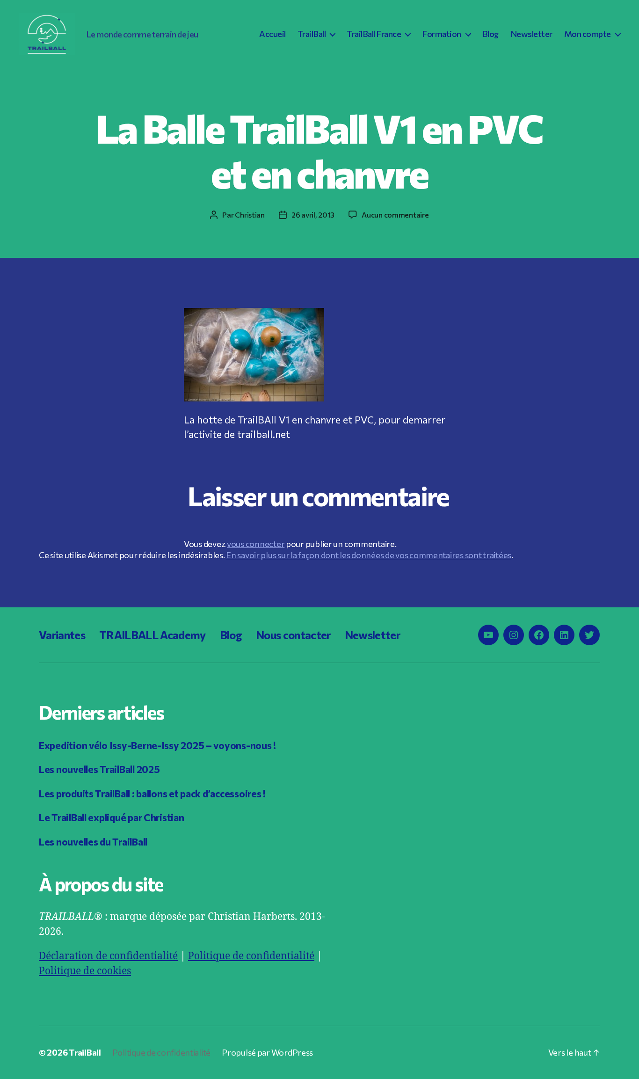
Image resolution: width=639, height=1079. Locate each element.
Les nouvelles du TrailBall (93, 841)
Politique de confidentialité (251, 956)
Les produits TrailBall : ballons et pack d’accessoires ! (152, 793)
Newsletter (531, 34)
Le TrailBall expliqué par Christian (111, 817)
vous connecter (255, 544)
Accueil (272, 34)
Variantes (62, 635)
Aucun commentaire (395, 214)
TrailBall (312, 34)
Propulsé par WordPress (267, 1052)
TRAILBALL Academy (152, 635)
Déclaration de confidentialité (108, 956)
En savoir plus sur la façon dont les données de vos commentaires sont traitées (368, 555)
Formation (441, 34)
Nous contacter (293, 635)
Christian (250, 214)
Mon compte (587, 34)
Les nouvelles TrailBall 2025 (99, 769)
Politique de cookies (85, 971)
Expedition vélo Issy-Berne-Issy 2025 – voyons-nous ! (157, 745)
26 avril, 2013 (312, 214)
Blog (490, 34)
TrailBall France (374, 34)
